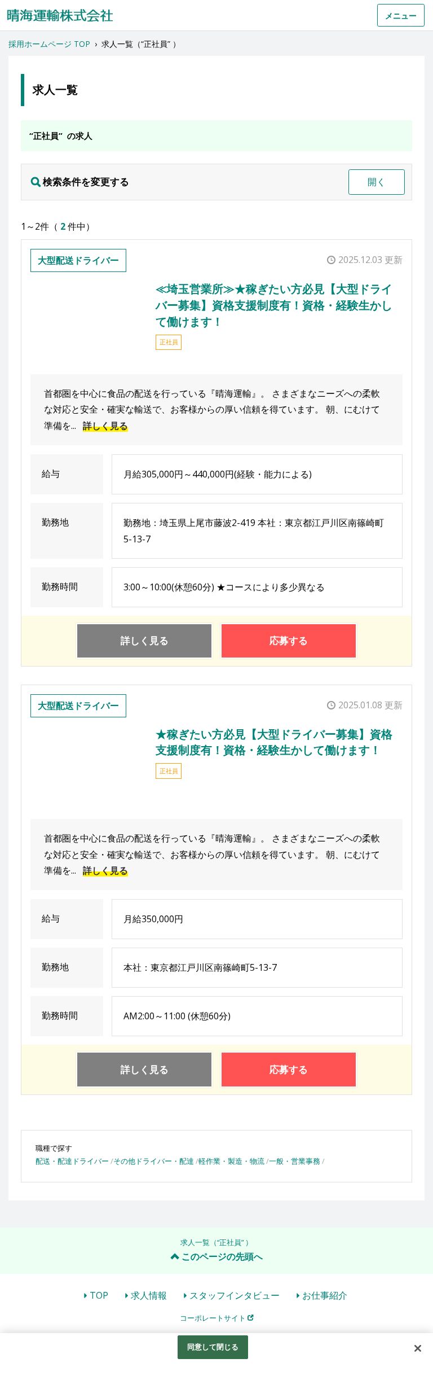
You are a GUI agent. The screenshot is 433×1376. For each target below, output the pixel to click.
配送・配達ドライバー (72, 1161)
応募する (288, 640)
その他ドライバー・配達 (153, 1161)
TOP (99, 1295)
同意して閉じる (213, 1347)
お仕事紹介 (324, 1295)
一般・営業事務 (294, 1161)
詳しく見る (105, 425)
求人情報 (149, 1295)
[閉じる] (417, 1348)
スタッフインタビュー (234, 1295)
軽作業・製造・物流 (231, 1161)
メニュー (401, 15)
